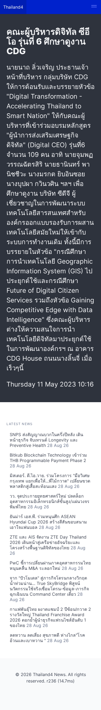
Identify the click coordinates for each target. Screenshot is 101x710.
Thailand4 (13, 7)
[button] (94, 7)
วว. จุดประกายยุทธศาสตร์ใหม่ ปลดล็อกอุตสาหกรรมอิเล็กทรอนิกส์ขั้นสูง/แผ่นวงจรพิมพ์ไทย (49, 501)
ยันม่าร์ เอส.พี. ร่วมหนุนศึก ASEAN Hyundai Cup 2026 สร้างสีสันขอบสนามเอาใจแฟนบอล (48, 522)
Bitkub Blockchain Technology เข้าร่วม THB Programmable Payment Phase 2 (48, 460)
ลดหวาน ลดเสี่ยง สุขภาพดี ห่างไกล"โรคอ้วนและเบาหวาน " (47, 637)
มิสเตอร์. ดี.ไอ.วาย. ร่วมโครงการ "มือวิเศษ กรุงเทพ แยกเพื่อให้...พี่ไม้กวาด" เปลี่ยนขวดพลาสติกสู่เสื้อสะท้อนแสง (50, 481)
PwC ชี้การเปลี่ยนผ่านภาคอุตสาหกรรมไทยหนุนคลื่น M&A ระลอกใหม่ (50, 565)
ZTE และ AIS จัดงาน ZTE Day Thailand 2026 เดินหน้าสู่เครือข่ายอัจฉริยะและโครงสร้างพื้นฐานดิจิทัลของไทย (48, 545)
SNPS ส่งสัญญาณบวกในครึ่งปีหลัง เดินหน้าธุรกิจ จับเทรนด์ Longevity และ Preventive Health (46, 440)
